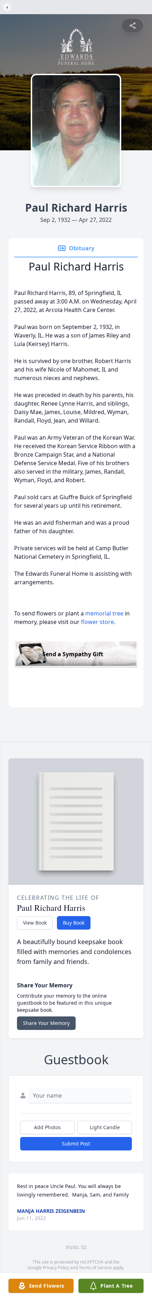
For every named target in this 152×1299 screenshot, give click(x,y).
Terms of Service (95, 1268)
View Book (35, 922)
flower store (97, 622)
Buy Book (73, 922)
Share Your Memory (46, 1023)
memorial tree (104, 613)
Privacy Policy (56, 1268)
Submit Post (76, 1143)
